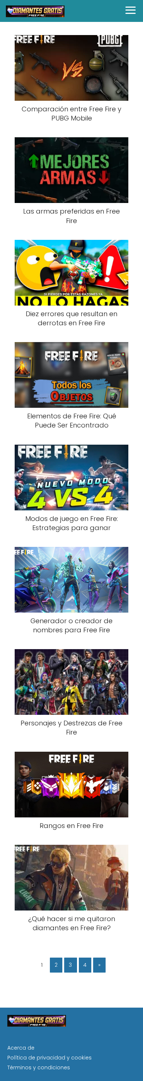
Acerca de (20, 1047)
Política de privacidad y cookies (49, 1057)
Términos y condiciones (38, 1067)
